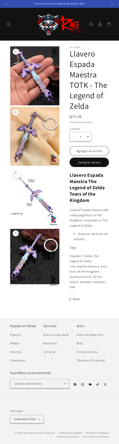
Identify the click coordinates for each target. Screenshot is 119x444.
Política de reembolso (97, 432)
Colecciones (18, 360)
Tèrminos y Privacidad (91, 360)
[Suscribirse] (64, 383)
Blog (80, 343)
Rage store (28, 432)
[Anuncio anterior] (6, 3)
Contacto (49, 352)
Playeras (15, 334)
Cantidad (75, 129)
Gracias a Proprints (45, 432)
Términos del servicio (67, 436)
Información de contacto (96, 436)
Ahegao (15, 343)
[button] (8, 24)
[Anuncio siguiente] (112, 3)
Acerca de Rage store (90, 334)
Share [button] (76, 299)
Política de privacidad (70, 432)
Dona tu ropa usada (56, 334)
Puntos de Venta (87, 352)
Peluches (16, 352)
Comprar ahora (89, 162)
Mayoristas (50, 343)
